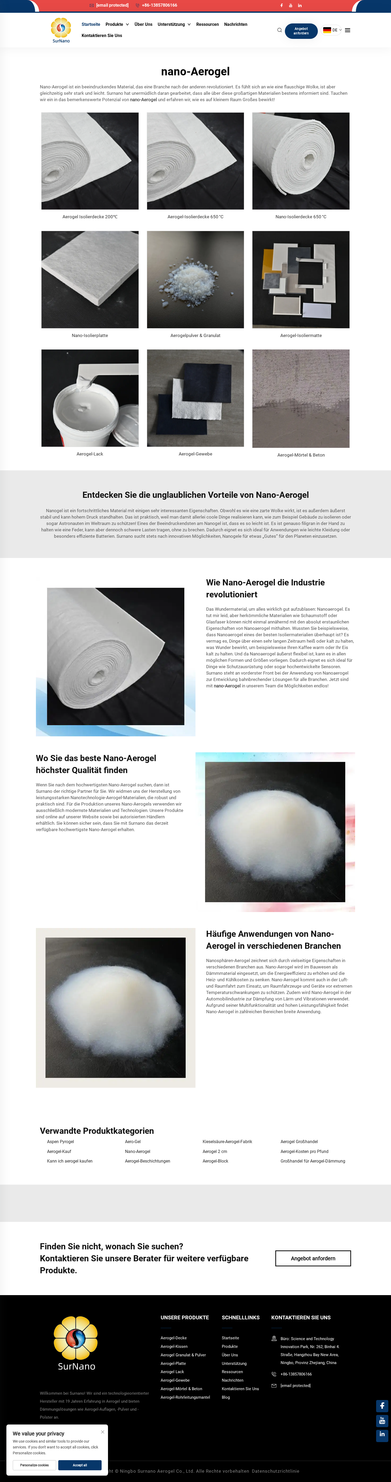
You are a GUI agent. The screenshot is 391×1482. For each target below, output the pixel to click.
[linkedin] (300, 5)
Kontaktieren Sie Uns (102, 35)
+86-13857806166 (159, 5)
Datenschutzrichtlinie (276, 1471)
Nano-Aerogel (137, 1151)
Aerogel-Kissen (174, 1346)
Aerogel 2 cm (215, 1151)
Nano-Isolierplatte (90, 335)
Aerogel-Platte (173, 1363)
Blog (226, 1397)
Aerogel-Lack (90, 454)
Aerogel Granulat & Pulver (183, 1355)
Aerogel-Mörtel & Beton (301, 455)
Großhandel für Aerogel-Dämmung (313, 1161)
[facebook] (282, 5)
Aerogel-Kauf (59, 1151)
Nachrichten (235, 24)
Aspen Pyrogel (60, 1141)
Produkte (115, 24)
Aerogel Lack (172, 1371)
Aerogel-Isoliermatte (301, 335)
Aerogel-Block (215, 1161)
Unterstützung (172, 24)
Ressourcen (207, 24)
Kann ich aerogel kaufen (70, 1161)
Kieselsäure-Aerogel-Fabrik (227, 1141)
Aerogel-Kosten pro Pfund (304, 1151)
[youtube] (291, 5)
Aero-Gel (133, 1141)
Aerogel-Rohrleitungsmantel (185, 1397)
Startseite (91, 24)
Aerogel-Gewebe (195, 454)
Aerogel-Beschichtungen (147, 1161)
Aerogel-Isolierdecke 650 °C (195, 216)
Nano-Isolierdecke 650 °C (301, 216)
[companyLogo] (61, 30)
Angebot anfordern (301, 31)
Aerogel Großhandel (299, 1141)
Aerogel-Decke (174, 1338)
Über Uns (143, 24)
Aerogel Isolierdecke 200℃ (90, 216)
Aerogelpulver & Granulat (195, 335)
